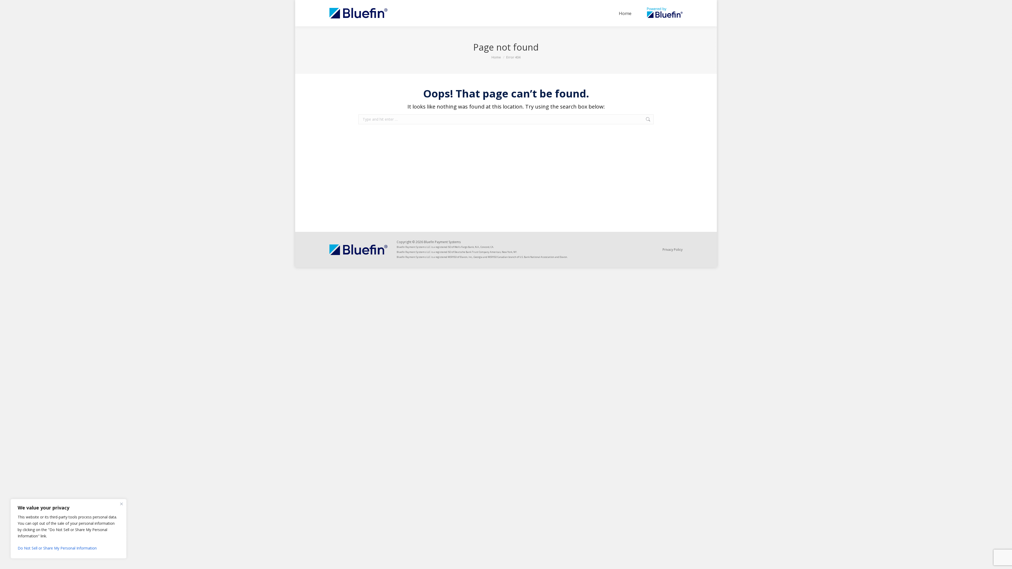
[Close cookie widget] (121, 504)
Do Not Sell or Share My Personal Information (57, 548)
